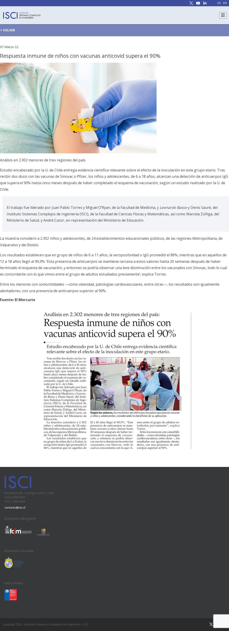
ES (219, 3)
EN (225, 3)
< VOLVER (7, 30)
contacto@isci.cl (14, 507)
